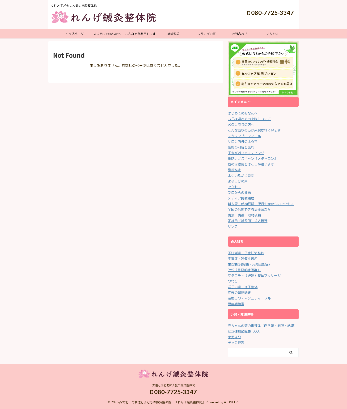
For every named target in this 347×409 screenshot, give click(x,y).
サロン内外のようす (243, 141)
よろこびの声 (206, 34)
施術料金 (173, 34)
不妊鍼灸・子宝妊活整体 (246, 253)
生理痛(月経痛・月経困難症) (249, 264)
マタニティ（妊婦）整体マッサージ (254, 275)
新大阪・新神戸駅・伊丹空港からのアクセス (261, 204)
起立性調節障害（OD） (245, 331)
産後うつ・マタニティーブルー (251, 298)
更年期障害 (236, 304)
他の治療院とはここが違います (251, 164)
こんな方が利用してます (140, 35)
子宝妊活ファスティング (246, 153)
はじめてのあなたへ (107, 34)
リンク (233, 226)
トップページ (74, 34)
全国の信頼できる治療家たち (249, 209)
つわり (233, 281)
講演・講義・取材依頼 (244, 215)
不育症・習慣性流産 (243, 258)
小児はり (234, 337)
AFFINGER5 (232, 402)
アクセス (273, 34)
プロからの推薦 (239, 192)
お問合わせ (239, 34)
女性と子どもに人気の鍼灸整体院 (173, 385)
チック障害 (236, 342)
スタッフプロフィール (244, 136)
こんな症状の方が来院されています (254, 130)
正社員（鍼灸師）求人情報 (247, 221)
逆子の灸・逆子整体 (243, 287)
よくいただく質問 (241, 175)
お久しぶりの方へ (241, 124)
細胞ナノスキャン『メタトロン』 (252, 158)
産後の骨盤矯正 (239, 292)
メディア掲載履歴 (241, 198)
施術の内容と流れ (241, 147)
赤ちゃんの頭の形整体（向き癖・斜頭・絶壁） (262, 325)
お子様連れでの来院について (249, 119)
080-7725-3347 (272, 12)
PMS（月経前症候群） (244, 270)
